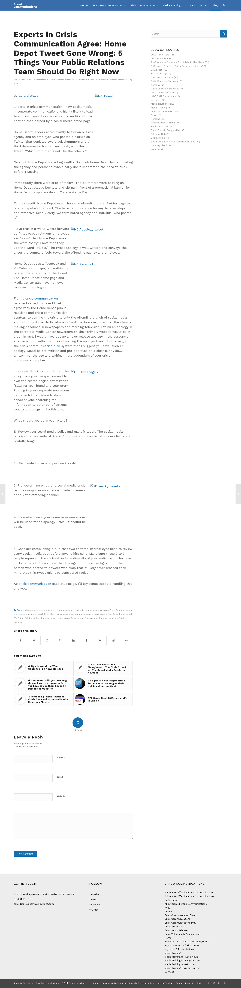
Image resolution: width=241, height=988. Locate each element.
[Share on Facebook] (20, 640)
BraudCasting (158, 73)
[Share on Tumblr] (86, 640)
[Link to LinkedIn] (219, 983)
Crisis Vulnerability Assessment (182, 934)
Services (169, 972)
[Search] (224, 5)
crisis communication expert (28, 614)
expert (103, 614)
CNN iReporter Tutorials (164, 81)
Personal (156, 119)
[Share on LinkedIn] (73, 640)
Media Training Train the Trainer (182, 968)
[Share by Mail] (126, 640)
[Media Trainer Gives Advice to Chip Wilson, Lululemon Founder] (2, 494)
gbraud (17, 83)
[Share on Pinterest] (60, 640)
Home (168, 938)
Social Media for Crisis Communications (107, 80)
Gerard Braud (28, 95)
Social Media (81, 80)
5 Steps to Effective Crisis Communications (189, 892)
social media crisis (59, 618)
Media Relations (160, 103)
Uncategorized (159, 145)
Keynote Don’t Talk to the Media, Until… (187, 941)
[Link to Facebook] (208, 983)
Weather (156, 149)
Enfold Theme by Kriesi (73, 983)
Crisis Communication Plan (180, 915)
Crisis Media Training (176, 926)
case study (39, 610)
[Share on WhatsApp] (47, 640)
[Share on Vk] (99, 640)
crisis (105, 610)
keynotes (156, 100)
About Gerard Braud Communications (186, 904)
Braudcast (156, 69)
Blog (167, 907)
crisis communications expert (84, 614)
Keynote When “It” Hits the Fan (182, 945)
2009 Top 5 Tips (160, 54)
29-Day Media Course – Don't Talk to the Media (177, 62)
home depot (125, 614)
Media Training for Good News (181, 956)
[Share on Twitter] (33, 640)
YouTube (94, 909)
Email (61, 776)
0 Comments (40, 80)
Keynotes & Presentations (179, 949)
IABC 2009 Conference (163, 92)
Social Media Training (81, 618)
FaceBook (113, 614)
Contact (169, 911)
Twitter (122, 618)
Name (61, 757)
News (154, 115)
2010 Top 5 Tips (159, 58)
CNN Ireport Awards (162, 77)
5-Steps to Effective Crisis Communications (176, 66)
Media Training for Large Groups (182, 960)
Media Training (159, 107)
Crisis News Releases (177, 930)
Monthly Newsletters (163, 111)
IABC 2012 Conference (163, 96)
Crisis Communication (121, 610)
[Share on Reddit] (113, 640)
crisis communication (41, 298)
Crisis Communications (62, 80)
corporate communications (88, 610)
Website (61, 796)
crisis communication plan (40, 346)
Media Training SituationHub (180, 964)
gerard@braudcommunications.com (34, 904)
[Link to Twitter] (214, 983)
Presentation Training (163, 122)
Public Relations (26, 618)
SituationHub (158, 134)
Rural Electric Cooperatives (166, 130)
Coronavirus (157, 85)
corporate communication (59, 610)
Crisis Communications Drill (180, 922)
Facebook (94, 904)
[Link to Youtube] (224, 983)
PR (15, 618)
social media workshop (106, 618)
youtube (18, 622)
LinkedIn (94, 894)
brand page (26, 610)
